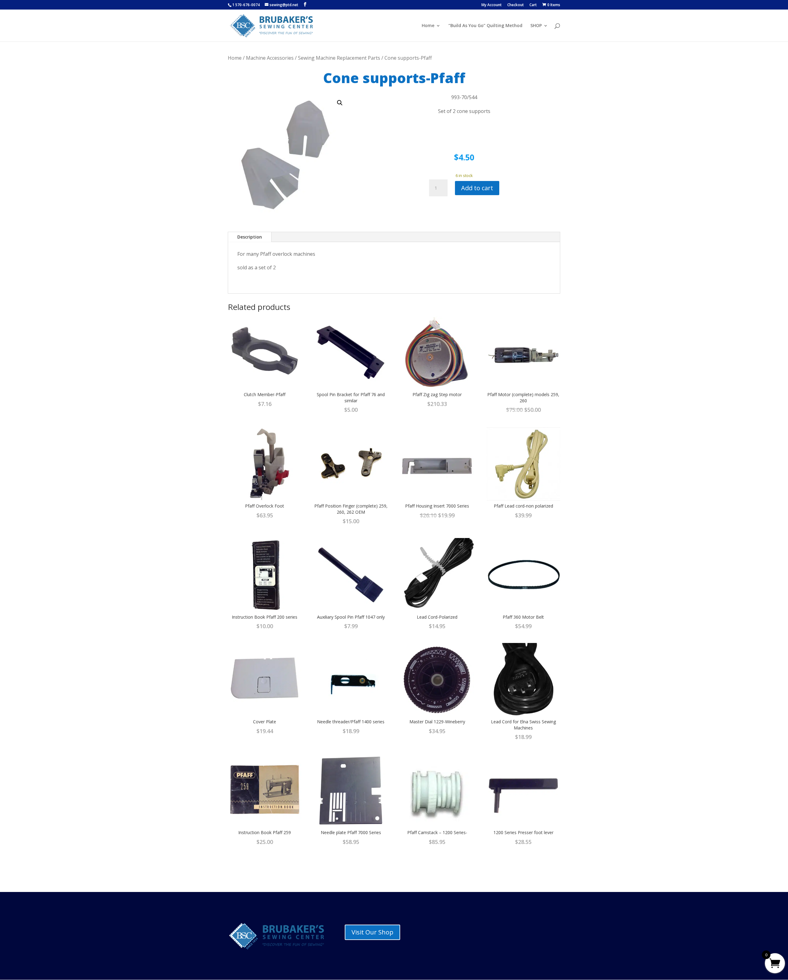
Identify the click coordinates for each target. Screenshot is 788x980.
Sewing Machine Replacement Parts (339, 57)
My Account (491, 5)
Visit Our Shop (372, 932)
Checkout (515, 5)
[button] (339, 102)
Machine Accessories (270, 57)
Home (428, 25)
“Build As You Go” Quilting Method (485, 25)
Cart (533, 5)
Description (249, 237)
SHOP (536, 25)
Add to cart (477, 188)
